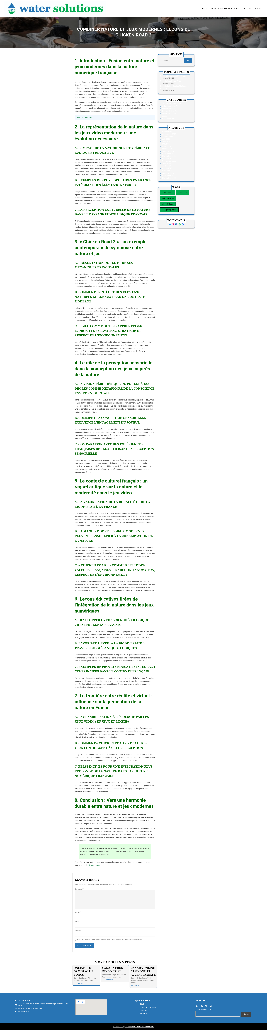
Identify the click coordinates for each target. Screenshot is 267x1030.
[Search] (188, 60)
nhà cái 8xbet (167, 204)
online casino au (169, 113)
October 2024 (167, 158)
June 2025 (166, 141)
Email (78, 921)
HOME (142, 1004)
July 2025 (166, 139)
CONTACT (143, 1014)
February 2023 (168, 171)
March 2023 (167, 168)
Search (246, 1014)
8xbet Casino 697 (169, 106)
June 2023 (166, 163)
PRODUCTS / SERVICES (148, 1007)
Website (78, 930)
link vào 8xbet (168, 198)
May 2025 (166, 144)
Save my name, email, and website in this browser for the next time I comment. (110, 940)
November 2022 (169, 178)
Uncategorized (168, 118)
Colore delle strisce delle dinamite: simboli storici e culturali (133, 871)
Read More (80, 983)
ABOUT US (143, 1011)
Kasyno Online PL (169, 111)
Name (78, 912)
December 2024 (169, 154)
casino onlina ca (169, 109)
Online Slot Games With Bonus (173, 76)
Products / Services (220, 8)
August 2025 (167, 136)
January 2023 (168, 173)
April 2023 (166, 166)
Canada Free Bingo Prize (170, 81)
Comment (79, 889)
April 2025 (166, 146)
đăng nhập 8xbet (169, 210)
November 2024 (169, 156)
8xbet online (167, 192)
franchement (95, 865)
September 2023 (169, 161)
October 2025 (167, 132)
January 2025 (168, 151)
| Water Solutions (142, 1027)
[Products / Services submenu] (231, 8)
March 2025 (167, 149)
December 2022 (169, 176)
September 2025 (169, 134)
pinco (164, 116)
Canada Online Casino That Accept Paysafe (174, 87)
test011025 (77, 871)
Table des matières (84, 117)
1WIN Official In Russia (171, 104)
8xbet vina (182, 192)
